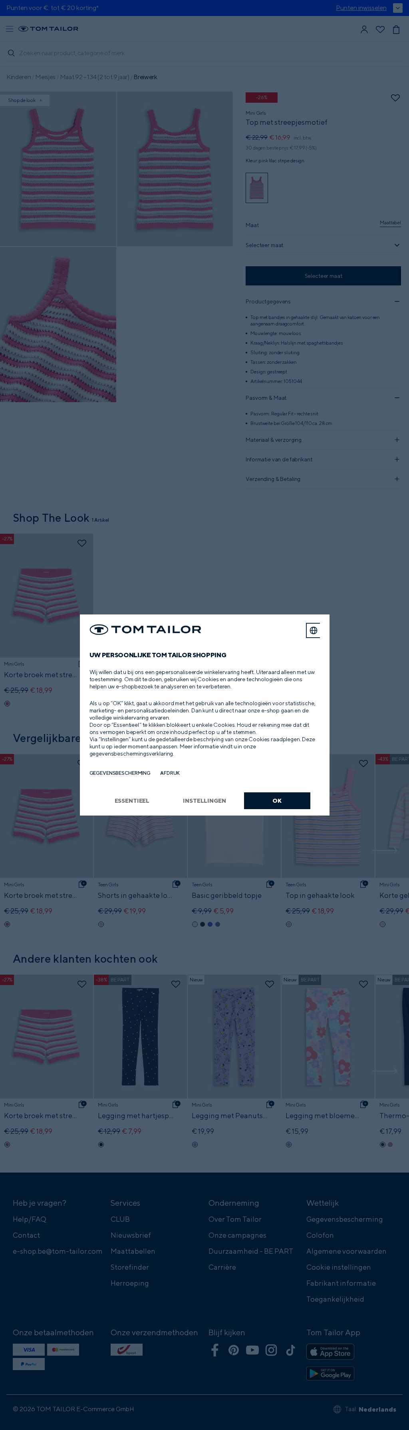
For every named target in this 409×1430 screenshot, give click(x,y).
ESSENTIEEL (132, 800)
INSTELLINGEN (204, 800)
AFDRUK (170, 773)
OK (277, 800)
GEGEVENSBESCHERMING (120, 773)
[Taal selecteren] (313, 630)
